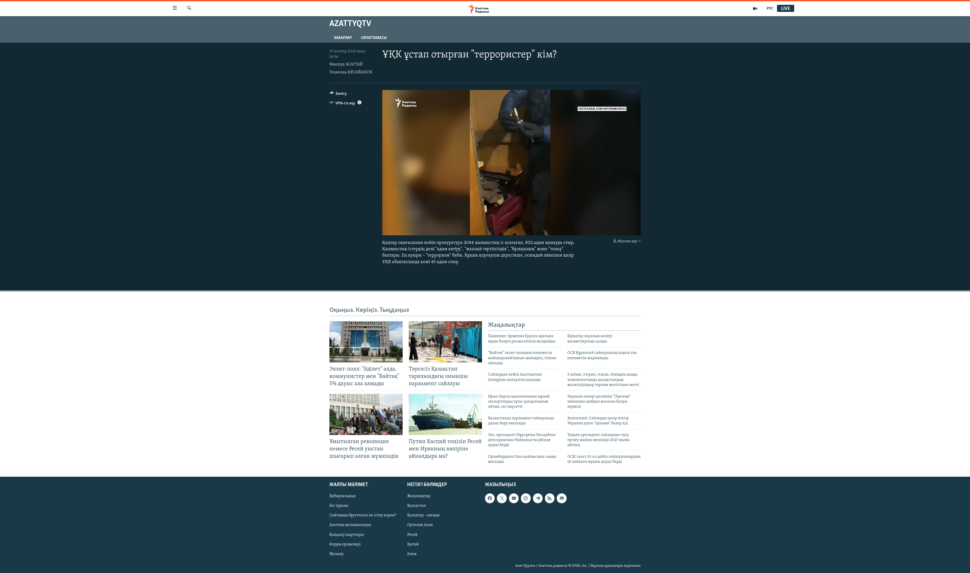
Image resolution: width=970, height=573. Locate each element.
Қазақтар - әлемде (423, 515)
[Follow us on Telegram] (538, 498)
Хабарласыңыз (342, 496)
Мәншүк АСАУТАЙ (346, 64)
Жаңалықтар (418, 496)
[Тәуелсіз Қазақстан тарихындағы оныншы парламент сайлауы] (445, 341)
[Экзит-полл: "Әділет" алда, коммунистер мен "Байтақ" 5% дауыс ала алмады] (366, 341)
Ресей (412, 535)
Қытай (413, 544)
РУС (770, 9)
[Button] (338, 95)
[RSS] (549, 498)
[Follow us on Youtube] (514, 498)
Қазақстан (416, 506)
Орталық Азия (420, 525)
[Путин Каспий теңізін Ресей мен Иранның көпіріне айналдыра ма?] (445, 414)
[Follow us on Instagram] (525, 498)
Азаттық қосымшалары (350, 525)
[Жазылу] (561, 498)
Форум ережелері (345, 544)
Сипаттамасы (374, 38)
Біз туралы (338, 506)
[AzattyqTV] (755, 8)
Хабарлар (343, 38)
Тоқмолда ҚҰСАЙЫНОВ (350, 72)
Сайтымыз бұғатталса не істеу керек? (362, 515)
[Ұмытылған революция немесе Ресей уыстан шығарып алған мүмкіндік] (366, 414)
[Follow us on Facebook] (490, 498)
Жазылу (336, 554)
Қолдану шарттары (346, 535)
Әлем (412, 554)
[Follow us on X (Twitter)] (501, 498)
